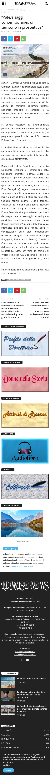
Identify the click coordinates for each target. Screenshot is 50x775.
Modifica (7, 765)
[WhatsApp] (23, 38)
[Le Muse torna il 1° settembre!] (8, 682)
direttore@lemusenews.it (25, 652)
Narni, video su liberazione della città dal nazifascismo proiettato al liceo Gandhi (39, 310)
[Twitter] (10, 38)
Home (3, 10)
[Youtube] (27, 660)
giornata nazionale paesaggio (19, 280)
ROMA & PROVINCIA (10, 747)
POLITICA (5, 743)
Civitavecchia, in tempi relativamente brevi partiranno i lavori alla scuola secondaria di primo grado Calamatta (12, 310)
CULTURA (11, 10)
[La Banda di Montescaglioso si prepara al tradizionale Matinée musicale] (8, 710)
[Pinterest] (17, 38)
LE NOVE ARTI (7, 739)
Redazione (8, 32)
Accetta (8, 770)
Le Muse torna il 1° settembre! (31, 678)
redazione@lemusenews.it (22, 566)
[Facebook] (4, 38)
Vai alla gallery (10, 549)
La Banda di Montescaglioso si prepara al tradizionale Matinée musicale (32, 709)
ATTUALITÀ (6, 731)
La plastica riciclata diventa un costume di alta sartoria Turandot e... (31, 695)
